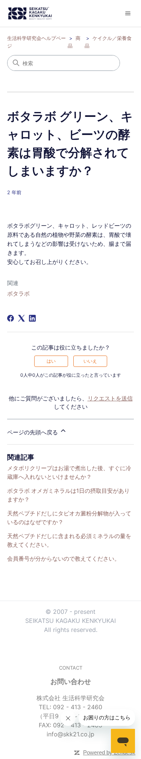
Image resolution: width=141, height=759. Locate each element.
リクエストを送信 (110, 398)
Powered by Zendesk (109, 752)
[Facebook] (10, 318)
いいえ (90, 361)
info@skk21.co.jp (70, 734)
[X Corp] (21, 318)
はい (51, 361)
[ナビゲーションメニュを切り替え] (127, 14)
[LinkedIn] (32, 318)
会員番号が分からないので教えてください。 (63, 558)
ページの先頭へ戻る (33, 432)
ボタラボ (18, 293)
